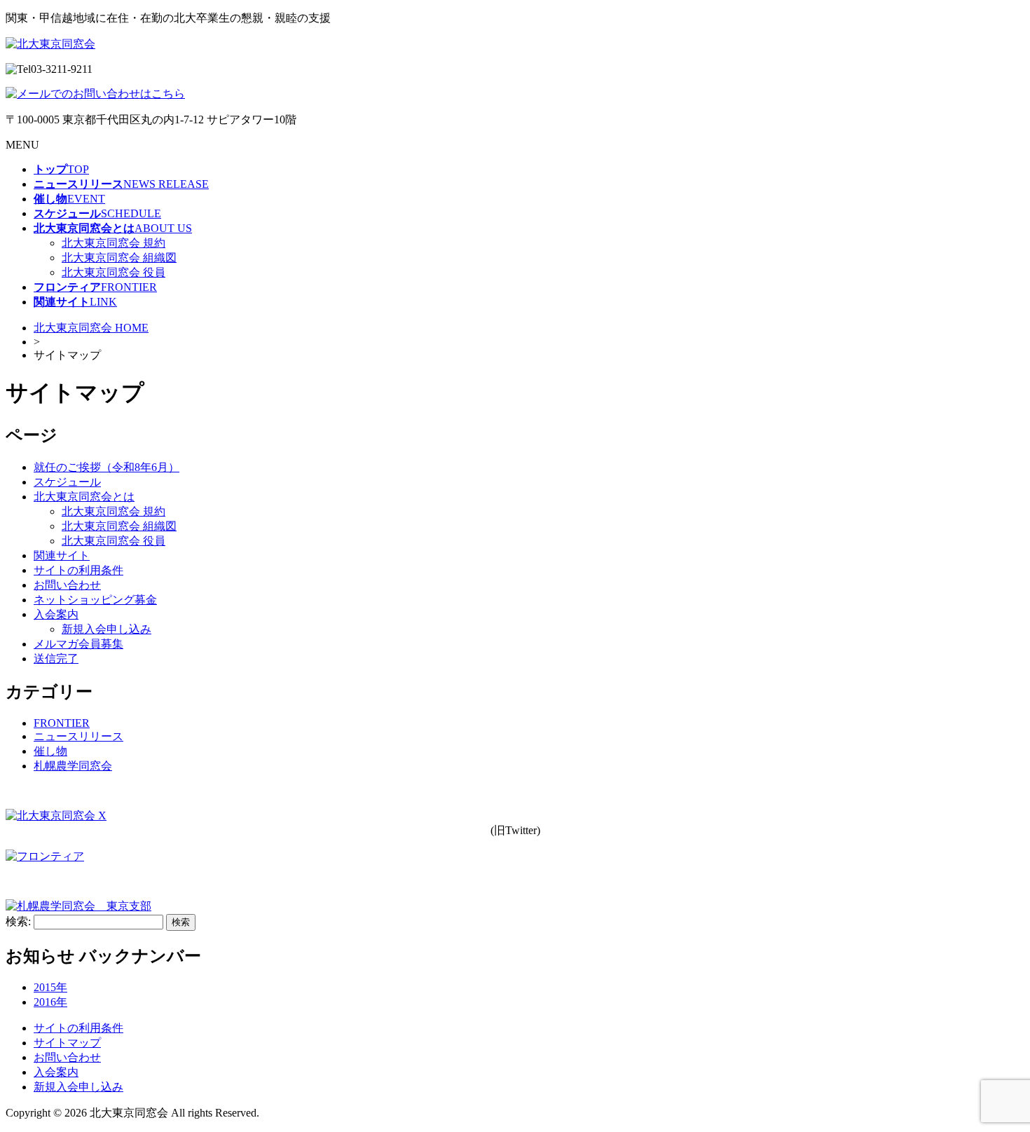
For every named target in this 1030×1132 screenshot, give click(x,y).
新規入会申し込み (106, 629)
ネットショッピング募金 (95, 600)
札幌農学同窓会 (73, 766)
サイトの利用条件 (78, 570)
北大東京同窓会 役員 (113, 272)
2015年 (50, 987)
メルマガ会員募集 (78, 644)
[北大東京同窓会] (50, 44)
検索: (18, 921)
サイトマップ (67, 1043)
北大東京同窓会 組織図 (119, 258)
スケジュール (67, 482)
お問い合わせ (67, 585)
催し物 (50, 751)
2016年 (50, 1002)
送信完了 (56, 658)
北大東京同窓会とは (84, 497)
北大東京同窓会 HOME (91, 328)
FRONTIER (62, 723)
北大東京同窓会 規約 (113, 243)
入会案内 (56, 614)
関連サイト (62, 555)
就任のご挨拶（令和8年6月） (106, 467)
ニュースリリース (78, 736)
